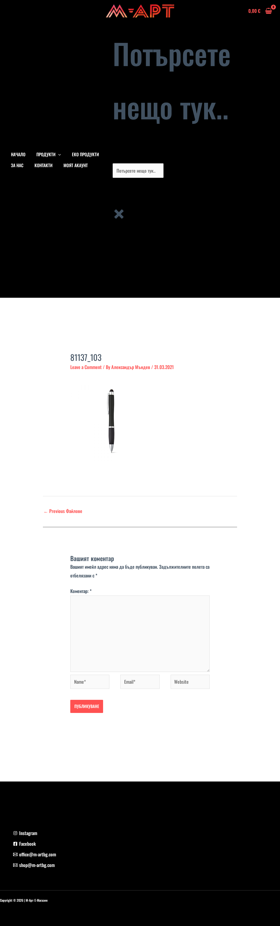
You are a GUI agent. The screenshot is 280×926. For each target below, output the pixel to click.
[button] (58, 154)
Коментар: (81, 591)
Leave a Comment (86, 367)
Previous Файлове (62, 511)
